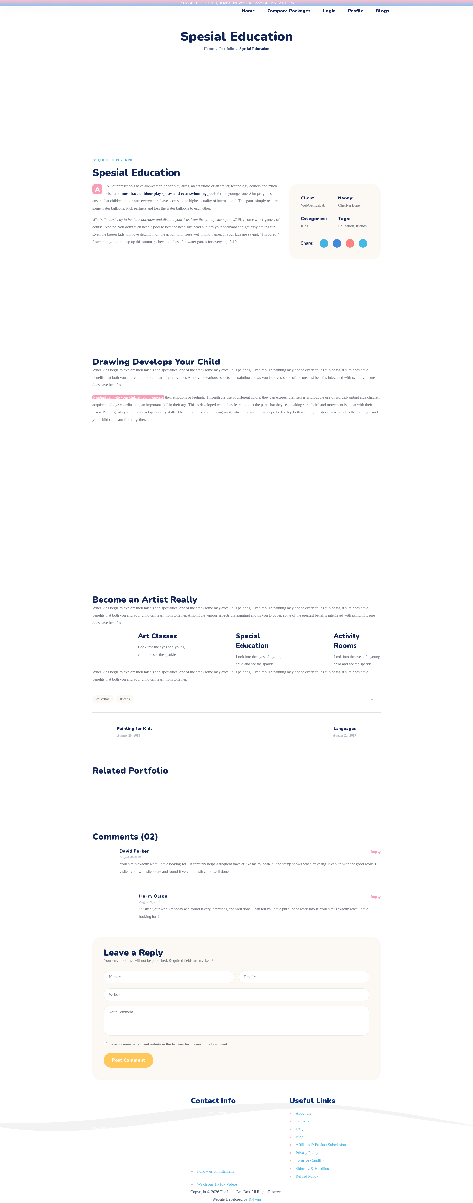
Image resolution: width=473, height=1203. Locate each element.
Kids (128, 160)
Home (209, 49)
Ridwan (255, 1199)
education (103, 699)
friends (125, 699)
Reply (376, 851)
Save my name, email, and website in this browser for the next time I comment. (169, 1044)
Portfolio (226, 49)
